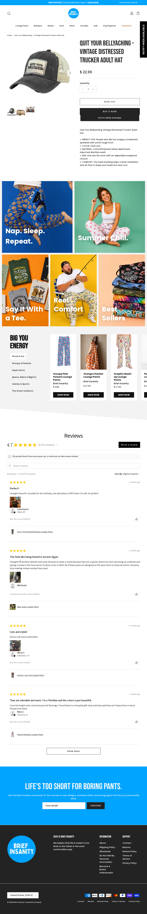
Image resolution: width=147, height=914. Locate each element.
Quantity (84, 83)
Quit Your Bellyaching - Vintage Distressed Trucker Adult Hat (39, 35)
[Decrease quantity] (82, 89)
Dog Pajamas (109, 25)
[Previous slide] (58, 367)
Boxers (51, 25)
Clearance (126, 25)
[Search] (9, 13)
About (102, 843)
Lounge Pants (22, 25)
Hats (61, 25)
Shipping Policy (107, 847)
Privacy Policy (129, 863)
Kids (96, 25)
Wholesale (105, 851)
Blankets (38, 25)
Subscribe (96, 805)
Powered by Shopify (33, 902)
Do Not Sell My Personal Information (106, 858)
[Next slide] (138, 367)
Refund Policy (129, 851)
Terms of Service (118, 901)
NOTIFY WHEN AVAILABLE (109, 118)
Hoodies (84, 25)
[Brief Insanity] (73, 13)
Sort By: (119, 473)
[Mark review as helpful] (136, 519)
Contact (126, 843)
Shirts (72, 25)
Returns (126, 847)
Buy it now (110, 111)
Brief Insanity (18, 902)
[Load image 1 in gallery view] (40, 71)
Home (9, 35)
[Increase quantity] (93, 89)
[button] (57, 445)
